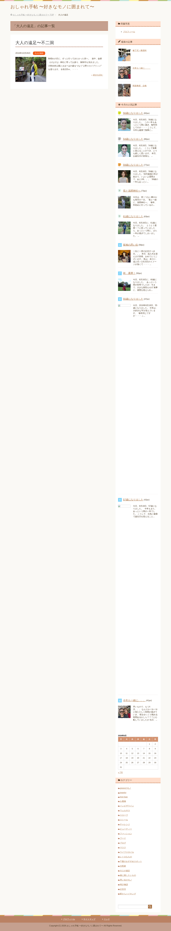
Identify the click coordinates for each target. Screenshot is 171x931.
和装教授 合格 (140, 86)
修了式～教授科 (140, 50)
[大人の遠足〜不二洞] (30, 80)
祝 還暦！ (129, 273)
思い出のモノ (126, 880)
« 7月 (120, 772)
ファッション (126, 834)
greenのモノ (125, 788)
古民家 (123, 866)
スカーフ (124, 815)
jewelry (123, 793)
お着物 (123, 801)
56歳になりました (133, 113)
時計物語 (124, 884)
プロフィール (129, 32)
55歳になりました (133, 298)
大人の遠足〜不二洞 (34, 42)
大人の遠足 (39, 53)
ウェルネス (125, 810)
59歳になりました (133, 164)
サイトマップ (89, 919)
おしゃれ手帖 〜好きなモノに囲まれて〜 (52, 6)
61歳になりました (133, 216)
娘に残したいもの (128, 875)
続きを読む (98, 75)
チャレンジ (125, 824)
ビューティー (126, 829)
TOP (33, 15)
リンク (107, 919)
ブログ (123, 843)
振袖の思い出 (130, 244)
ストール (124, 820)
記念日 (123, 889)
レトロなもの (126, 857)
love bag (124, 797)
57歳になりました (133, 499)
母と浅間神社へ (132, 190)
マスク (123, 847)
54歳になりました (133, 139)
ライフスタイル (127, 852)
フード (123, 838)
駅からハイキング (128, 894)
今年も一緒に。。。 (142, 68)
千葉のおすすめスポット (131, 861)
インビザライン (127, 806)
